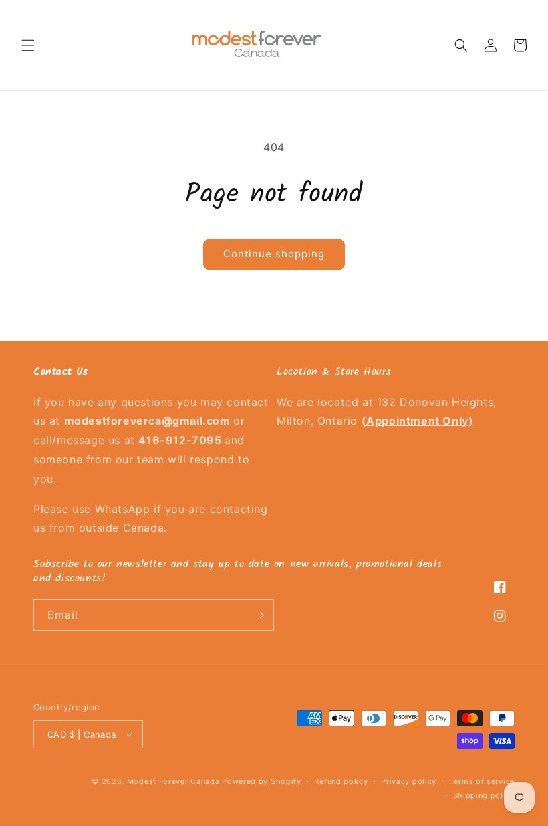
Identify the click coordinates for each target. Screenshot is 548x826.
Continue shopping (274, 253)
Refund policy (341, 781)
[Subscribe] (258, 615)
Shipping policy (484, 795)
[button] (28, 45)
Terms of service (482, 781)
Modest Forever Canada (173, 781)
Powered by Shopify (261, 781)
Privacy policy (408, 781)
